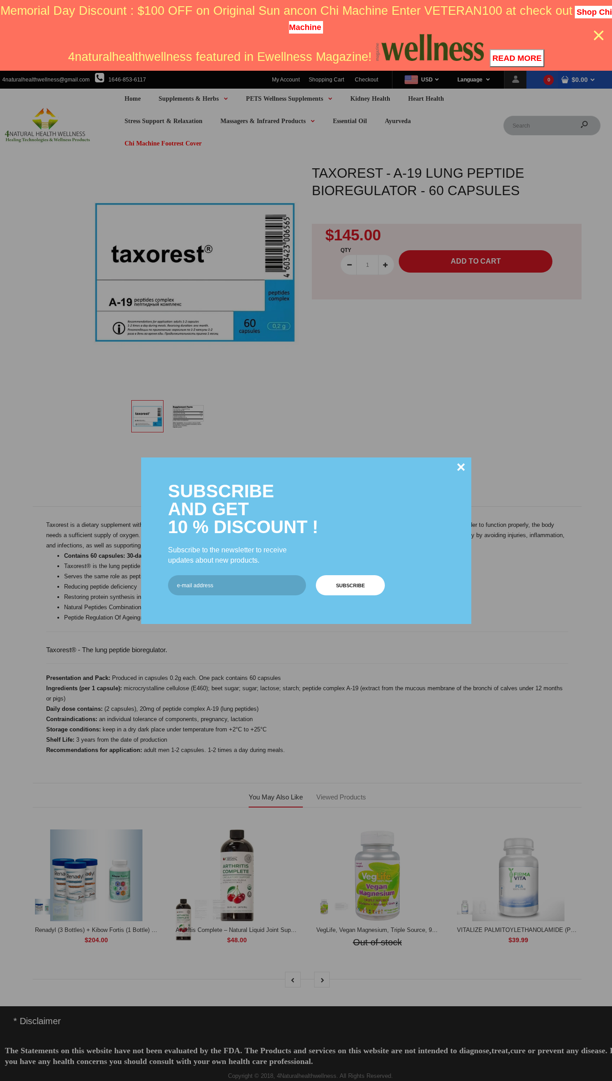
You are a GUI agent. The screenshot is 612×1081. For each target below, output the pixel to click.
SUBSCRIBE (350, 585)
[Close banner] (599, 35)
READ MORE (517, 58)
